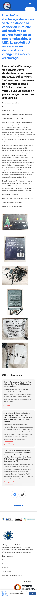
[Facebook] (14, 494)
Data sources (6, 564)
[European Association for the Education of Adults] (18, 515)
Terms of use (6, 572)
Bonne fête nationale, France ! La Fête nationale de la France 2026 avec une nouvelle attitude (17, 384)
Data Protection (7, 556)
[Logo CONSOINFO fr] (7, 5)
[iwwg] (7, 515)
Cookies (4, 560)
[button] (34, 3)
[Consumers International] (24, 587)
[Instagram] (22, 494)
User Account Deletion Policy (12, 576)
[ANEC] (29, 515)
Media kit (5, 568)
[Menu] (30, 3)
